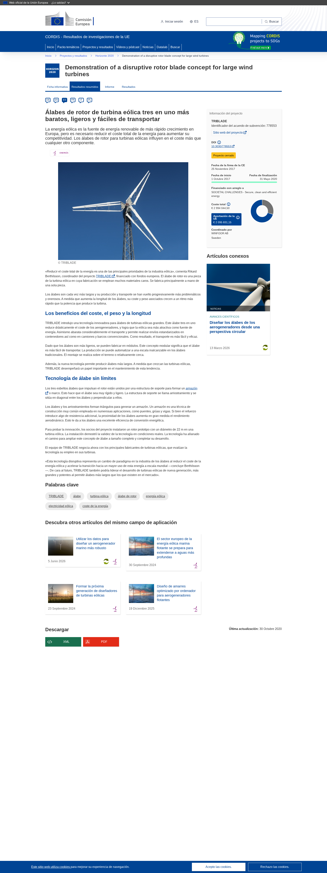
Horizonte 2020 (104, 55)
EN (56, 100)
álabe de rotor (127, 496)
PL (89, 100)
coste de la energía (95, 506)
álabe (77, 496)
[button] (194, 21)
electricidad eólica (61, 506)
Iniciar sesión (174, 21)
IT (81, 100)
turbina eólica (99, 496)
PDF (104, 641)
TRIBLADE (104, 276)
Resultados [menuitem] (128, 86)
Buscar (175, 47)
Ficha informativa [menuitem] (57, 86)
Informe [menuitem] (109, 86)
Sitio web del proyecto (228, 133)
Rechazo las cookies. (274, 866)
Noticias (147, 47)
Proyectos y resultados (98, 47)
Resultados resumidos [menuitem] (85, 86)
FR (72, 100)
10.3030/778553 (221, 146)
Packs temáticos (68, 47)
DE (48, 100)
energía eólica (155, 496)
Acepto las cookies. (219, 866)
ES (64, 100)
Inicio (50, 47)
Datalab (162, 47)
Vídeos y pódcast (127, 47)
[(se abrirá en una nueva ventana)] (75, 19)
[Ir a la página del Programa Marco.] (52, 70)
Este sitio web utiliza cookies (51, 866)
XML (66, 641)
